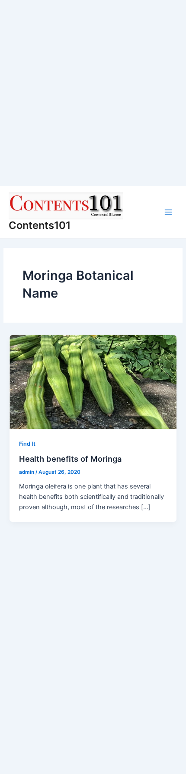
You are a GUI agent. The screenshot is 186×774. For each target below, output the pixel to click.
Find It (27, 444)
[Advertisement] (93, 93)
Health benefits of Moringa (70, 458)
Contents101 (40, 225)
